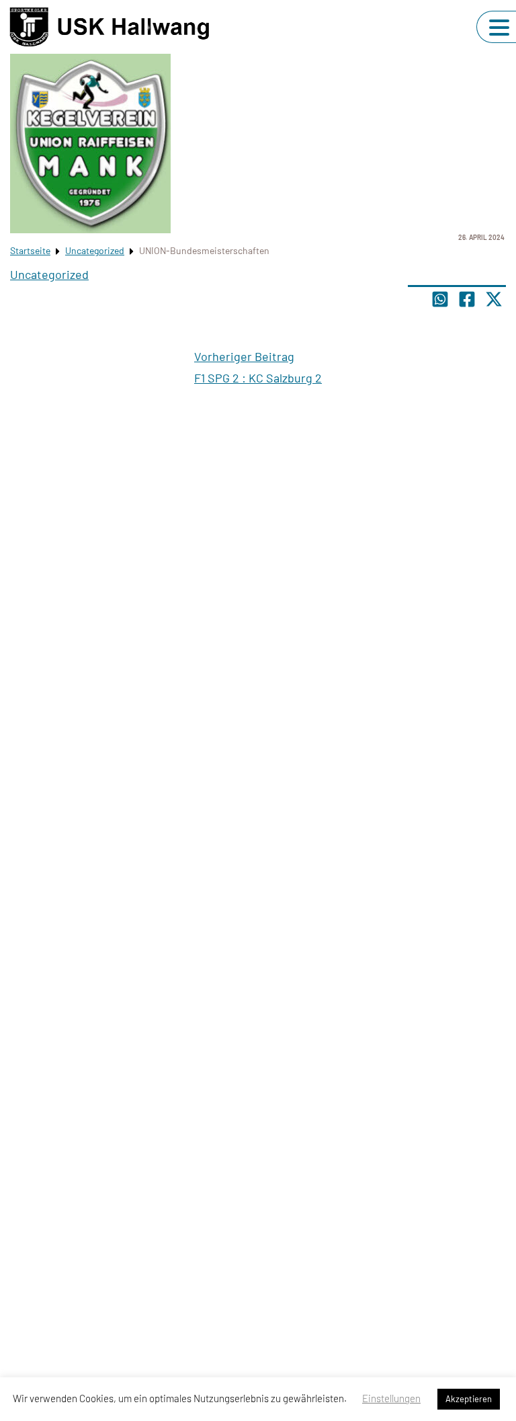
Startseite (30, 250)
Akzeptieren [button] (468, 1398)
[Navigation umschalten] (499, 27)
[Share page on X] (494, 299)
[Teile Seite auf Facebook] (467, 299)
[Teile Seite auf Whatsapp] (440, 299)
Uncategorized (94, 250)
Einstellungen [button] (391, 1398)
